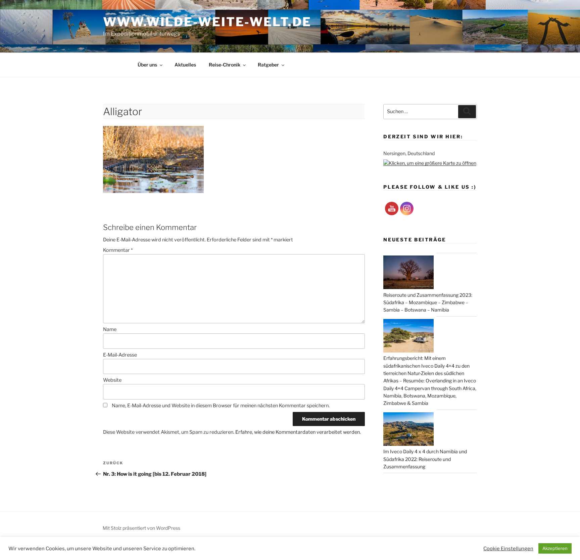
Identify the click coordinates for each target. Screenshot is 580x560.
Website (112, 380)
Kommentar (118, 250)
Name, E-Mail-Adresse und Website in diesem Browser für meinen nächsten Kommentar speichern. (221, 406)
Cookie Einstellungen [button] (508, 549)
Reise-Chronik (224, 64)
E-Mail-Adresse (120, 355)
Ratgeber (268, 64)
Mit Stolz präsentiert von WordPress (141, 528)
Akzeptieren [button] (555, 548)
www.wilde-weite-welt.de (207, 21)
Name (109, 329)
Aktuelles (185, 64)
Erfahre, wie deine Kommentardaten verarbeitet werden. (298, 432)
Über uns (147, 64)
